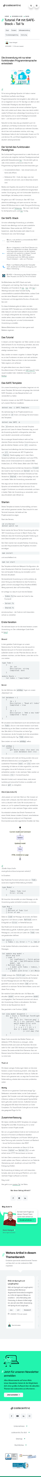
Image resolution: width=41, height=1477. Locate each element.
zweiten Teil (16, 1184)
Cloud (7, 30)
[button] (20, 1428)
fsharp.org (18, 208)
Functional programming (12, 35)
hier (20, 160)
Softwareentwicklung (24, 30)
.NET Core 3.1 (30, 370)
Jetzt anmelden (12, 1395)
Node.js (4, 376)
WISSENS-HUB (17, 16)
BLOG (27, 16)
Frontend (13, 30)
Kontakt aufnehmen (26, 1220)
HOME (7, 16)
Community (24, 35)
